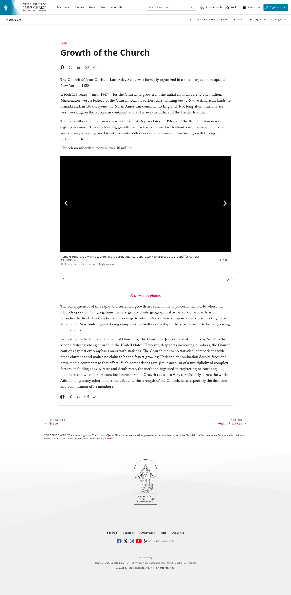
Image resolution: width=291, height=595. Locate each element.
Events (225, 19)
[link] (62, 397)
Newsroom (13, 19)
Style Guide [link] (107, 438)
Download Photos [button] (147, 295)
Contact (238, 19)
